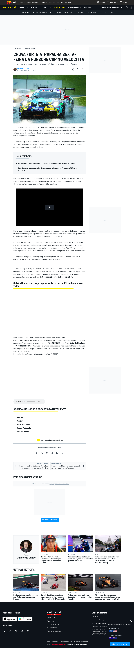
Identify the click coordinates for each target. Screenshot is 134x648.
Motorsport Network (59, 644)
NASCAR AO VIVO (108, 13)
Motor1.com (51, 621)
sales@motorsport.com (99, 626)
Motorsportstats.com (54, 631)
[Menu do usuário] (131, 7)
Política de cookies (66, 641)
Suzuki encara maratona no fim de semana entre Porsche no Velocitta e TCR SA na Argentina (47, 169)
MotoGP (34, 7)
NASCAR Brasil (73, 7)
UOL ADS (68, 2)
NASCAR (87, 7)
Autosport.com (52, 628)
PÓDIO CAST (79, 13)
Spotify (20, 417)
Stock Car (45, 7)
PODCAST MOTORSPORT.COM (64, 13)
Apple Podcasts (23, 424)
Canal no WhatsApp (93, 13)
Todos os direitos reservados (77, 644)
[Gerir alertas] (63, 453)
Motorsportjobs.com (53, 624)
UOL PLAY (60, 2)
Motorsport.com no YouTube (42, 13)
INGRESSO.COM (25, 2)
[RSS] (28, 630)
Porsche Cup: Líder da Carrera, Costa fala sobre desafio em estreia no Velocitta (47, 163)
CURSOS (52, 2)
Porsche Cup (59, 7)
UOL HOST (35, 2)
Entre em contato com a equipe (102, 623)
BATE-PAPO (114, 2)
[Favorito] (77, 69)
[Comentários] (83, 69)
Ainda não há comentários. (50, 484)
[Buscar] (127, 7)
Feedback (95, 616)
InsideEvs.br (51, 618)
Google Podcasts (24, 428)
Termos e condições (52, 641)
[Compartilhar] (73, 69)
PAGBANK (44, 2)
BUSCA (102, 2)
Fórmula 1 (22, 7)
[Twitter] (42, 453)
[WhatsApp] (47, 453)
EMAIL (125, 2)
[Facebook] (37, 453)
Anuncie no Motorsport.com (100, 620)
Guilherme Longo (23, 68)
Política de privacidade (81, 641)
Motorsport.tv (66, 277)
